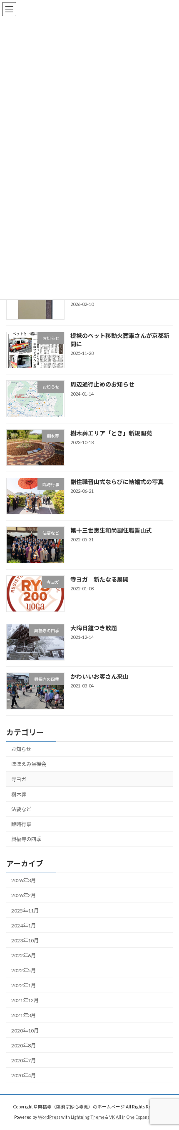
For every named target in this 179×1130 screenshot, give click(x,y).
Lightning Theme (87, 1117)
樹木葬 (18, 794)
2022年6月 (23, 955)
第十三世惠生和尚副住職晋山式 (111, 530)
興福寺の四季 (26, 839)
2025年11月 (25, 910)
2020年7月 (23, 1060)
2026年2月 (23, 895)
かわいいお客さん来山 (99, 676)
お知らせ (21, 749)
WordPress (49, 1117)
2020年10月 (25, 1030)
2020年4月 (23, 1075)
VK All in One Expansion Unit (137, 1117)
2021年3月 (23, 1015)
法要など (21, 809)
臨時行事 (21, 824)
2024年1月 (23, 925)
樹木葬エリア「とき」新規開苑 (111, 432)
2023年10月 (25, 940)
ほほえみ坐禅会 (28, 764)
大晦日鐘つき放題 (93, 627)
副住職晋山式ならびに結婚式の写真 (117, 481)
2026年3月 (23, 880)
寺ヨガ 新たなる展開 (99, 578)
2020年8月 (23, 1045)
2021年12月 (25, 1000)
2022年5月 (23, 970)
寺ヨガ (18, 779)
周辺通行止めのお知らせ (102, 384)
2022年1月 (23, 985)
